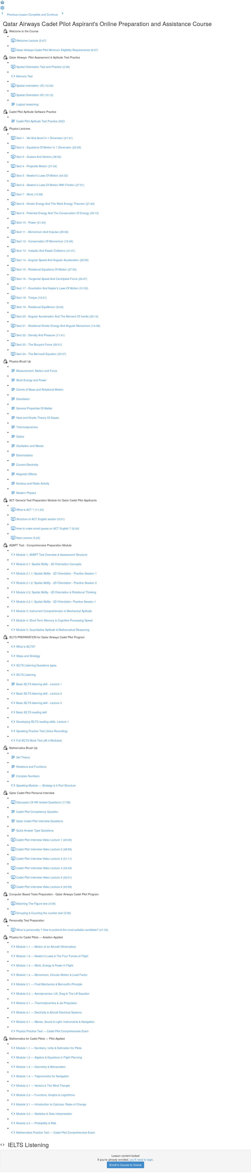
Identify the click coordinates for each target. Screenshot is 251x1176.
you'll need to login (141, 1160)
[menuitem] (2, 9)
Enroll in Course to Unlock (125, 1165)
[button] (2, 3)
